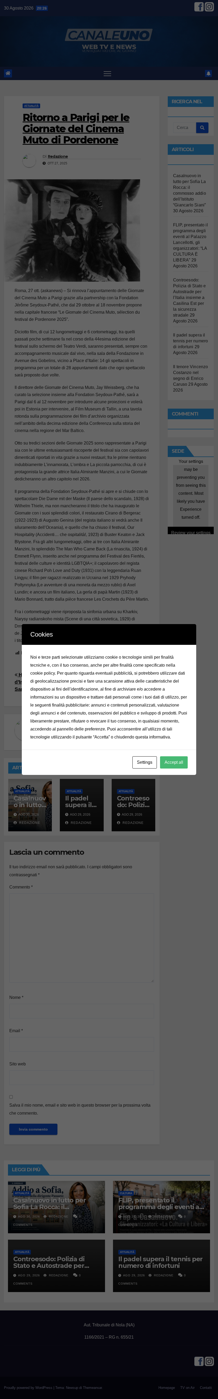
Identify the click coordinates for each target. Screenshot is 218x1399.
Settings (144, 762)
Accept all (174, 762)
